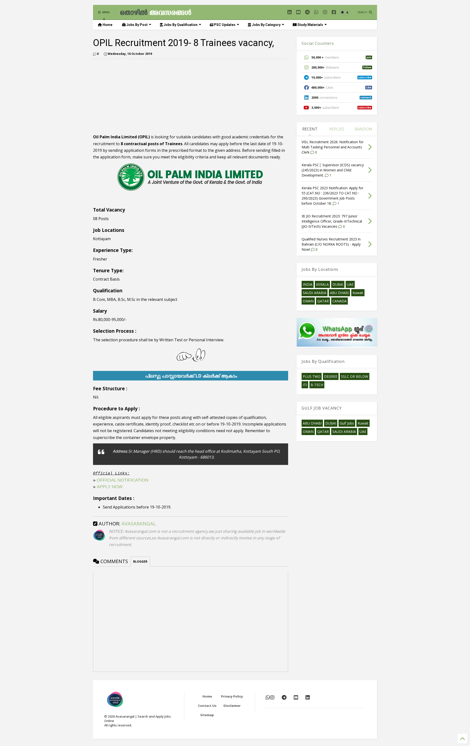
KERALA (322, 284)
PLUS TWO (311, 376)
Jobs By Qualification (180, 25)
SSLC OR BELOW (354, 376)
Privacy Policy (232, 696)
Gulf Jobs (347, 423)
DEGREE (330, 376)
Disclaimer (232, 705)
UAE (350, 284)
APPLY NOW (110, 486)
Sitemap (207, 715)
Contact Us (207, 705)
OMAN (308, 301)
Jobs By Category (266, 25)
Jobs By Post (137, 25)
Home (107, 25)
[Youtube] (298, 12)
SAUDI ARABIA (314, 292)
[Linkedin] (289, 12)
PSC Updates (224, 25)
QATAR (323, 301)
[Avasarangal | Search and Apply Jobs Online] (155, 13)
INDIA (307, 284)
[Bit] (307, 12)
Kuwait (357, 292)
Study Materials (310, 25)
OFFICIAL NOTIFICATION (122, 480)
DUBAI (337, 284)
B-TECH (317, 384)
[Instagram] (325, 12)
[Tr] (316, 12)
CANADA (339, 301)
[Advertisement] (134, 97)
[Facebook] (334, 12)
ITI (305, 384)
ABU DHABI (339, 292)
